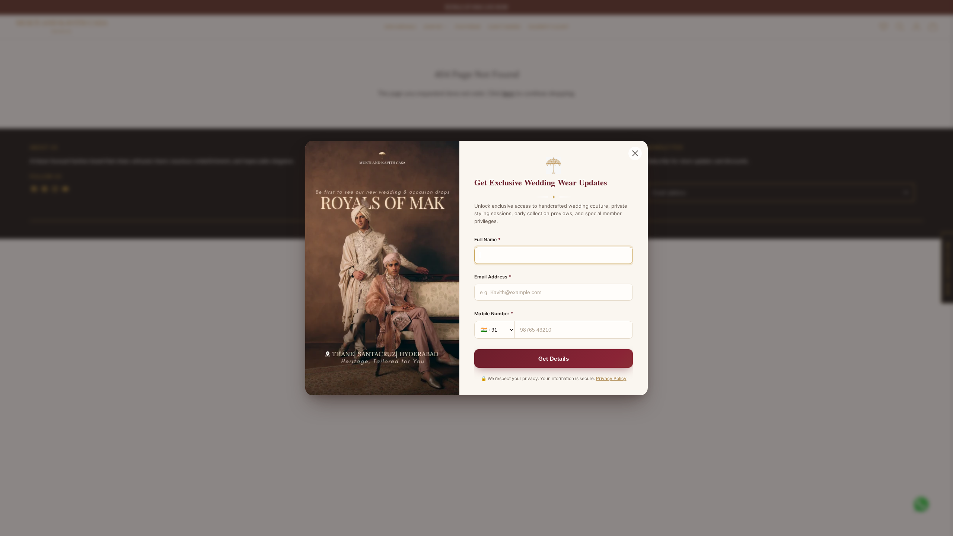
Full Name (487, 239)
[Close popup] (635, 153)
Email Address (492, 277)
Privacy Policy (611, 378)
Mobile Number (493, 313)
